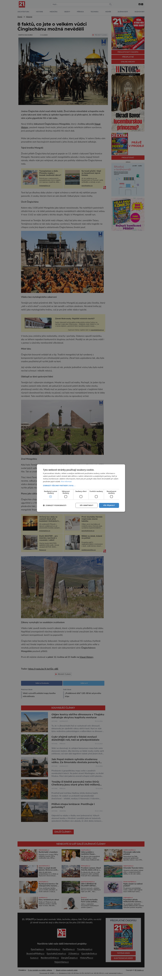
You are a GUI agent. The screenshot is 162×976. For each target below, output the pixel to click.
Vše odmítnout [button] (86, 505)
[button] (81, 486)
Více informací (66, 481)
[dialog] (81, 488)
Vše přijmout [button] (109, 505)
